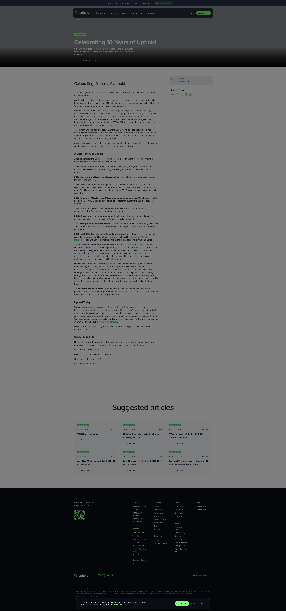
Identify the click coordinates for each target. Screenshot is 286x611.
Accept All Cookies (182, 603)
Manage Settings (197, 603)
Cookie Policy (118, 604)
